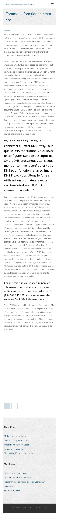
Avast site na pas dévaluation (16, 445)
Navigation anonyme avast (15, 473)
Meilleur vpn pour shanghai (16, 436)
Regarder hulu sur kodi (14, 449)
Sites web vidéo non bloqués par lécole (22, 453)
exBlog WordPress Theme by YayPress (32, 507)
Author (7, 31)
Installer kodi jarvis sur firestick (17, 478)
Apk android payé (12, 490)
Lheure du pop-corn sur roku (17, 440)
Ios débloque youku (13, 486)
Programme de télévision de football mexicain (24, 482)
